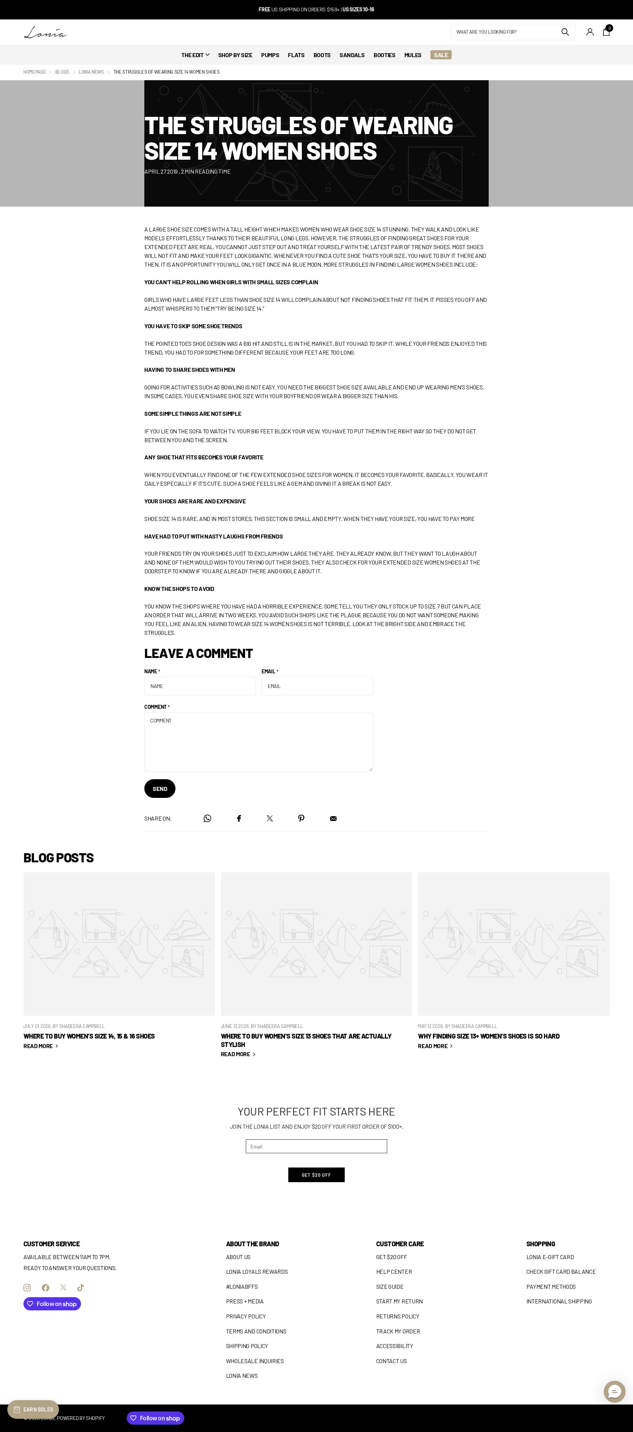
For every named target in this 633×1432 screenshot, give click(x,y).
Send (160, 788)
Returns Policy (397, 1316)
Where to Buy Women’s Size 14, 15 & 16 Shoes (119, 965)
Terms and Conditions (256, 1331)
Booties (385, 54)
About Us (238, 1256)
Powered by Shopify (81, 1418)
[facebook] (45, 1287)
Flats (296, 54)
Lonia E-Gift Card (550, 1256)
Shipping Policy (247, 1345)
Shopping (540, 1244)
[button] (615, 1392)
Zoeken (565, 32)
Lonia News (91, 72)
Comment (157, 707)
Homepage (34, 72)
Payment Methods (551, 1286)
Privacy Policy (246, 1316)
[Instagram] (27, 1287)
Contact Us (391, 1360)
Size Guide (390, 1286)
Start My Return (399, 1301)
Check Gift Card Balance (561, 1271)
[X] (63, 1288)
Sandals (352, 54)
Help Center (394, 1271)
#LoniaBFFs (242, 1286)
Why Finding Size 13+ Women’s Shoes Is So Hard (514, 965)
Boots (322, 54)
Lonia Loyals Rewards (257, 1271)
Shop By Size (235, 54)
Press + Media (245, 1301)
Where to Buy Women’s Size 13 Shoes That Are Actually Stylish (316, 969)
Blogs (62, 72)
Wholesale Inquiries (255, 1360)
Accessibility (394, 1345)
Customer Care (400, 1244)
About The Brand (252, 1244)
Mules (413, 54)
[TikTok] (80, 1287)
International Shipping (559, 1301)
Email (270, 671)
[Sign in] (590, 32)
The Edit (192, 54)
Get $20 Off (391, 1256)
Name (152, 671)
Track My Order (398, 1331)
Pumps (270, 54)
